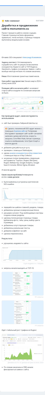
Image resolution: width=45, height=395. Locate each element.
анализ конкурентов (18, 153)
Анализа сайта (20, 131)
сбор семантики (35, 153)
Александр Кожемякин (32, 57)
